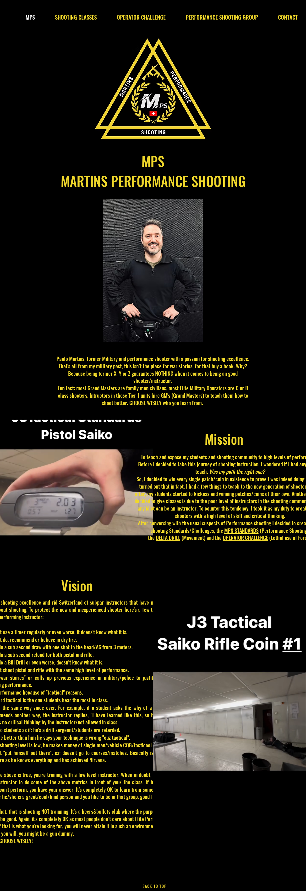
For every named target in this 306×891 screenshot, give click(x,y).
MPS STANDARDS (241, 530)
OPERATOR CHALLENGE (245, 537)
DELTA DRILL (168, 537)
